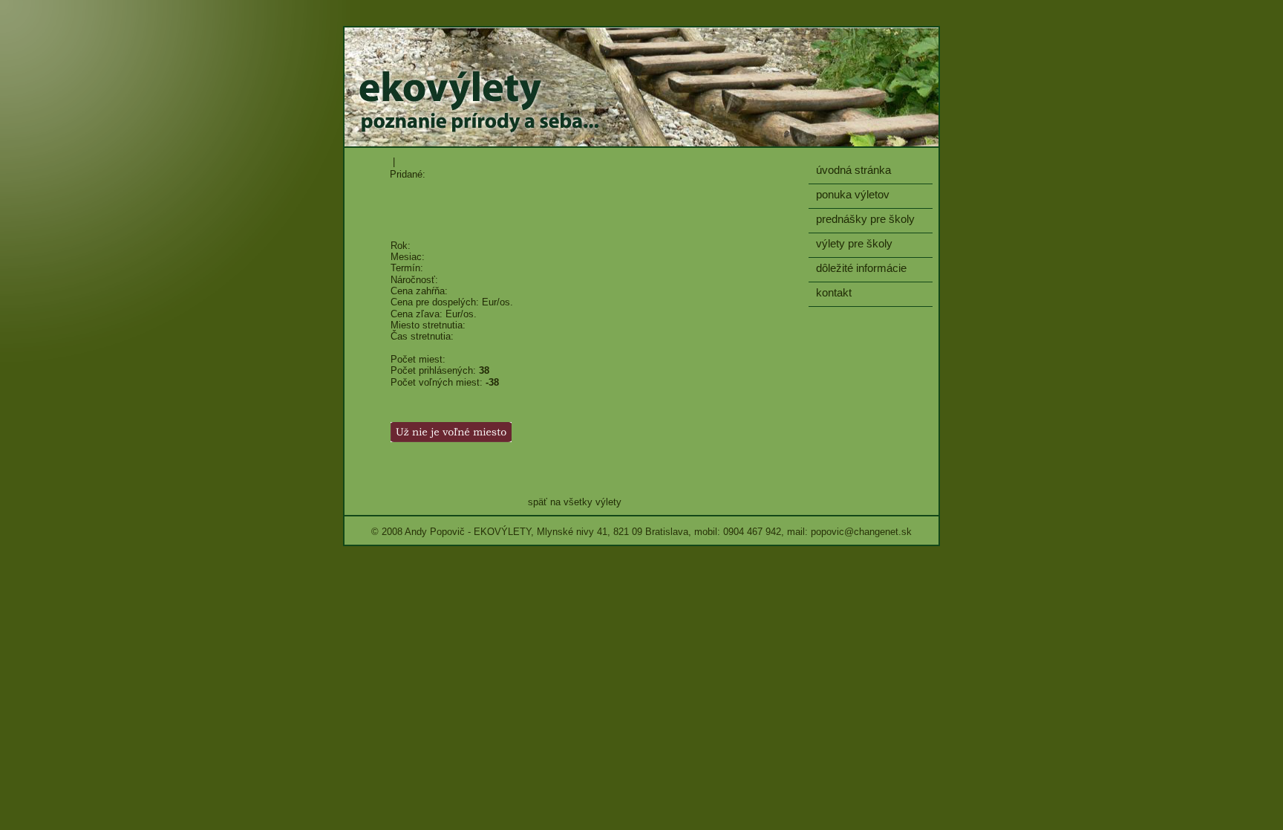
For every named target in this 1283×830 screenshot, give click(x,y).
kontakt (834, 292)
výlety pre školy (854, 243)
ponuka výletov (852, 194)
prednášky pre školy (865, 219)
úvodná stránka (853, 169)
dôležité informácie (861, 268)
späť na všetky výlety (574, 502)
